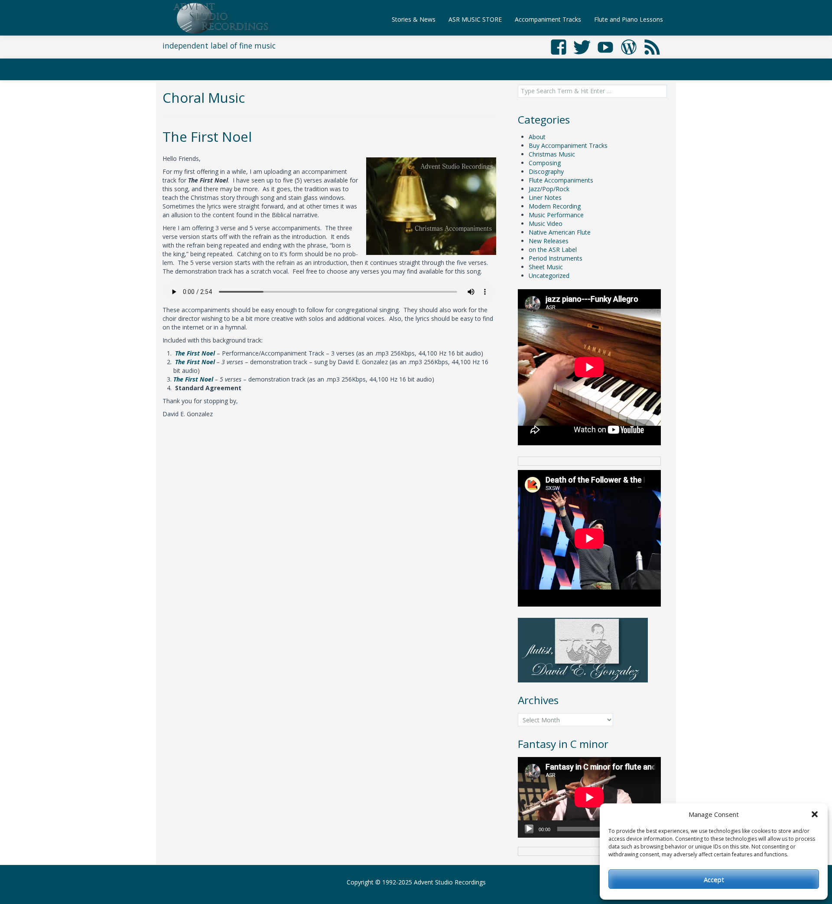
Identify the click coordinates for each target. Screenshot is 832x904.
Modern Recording (555, 206)
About (537, 137)
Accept (714, 879)
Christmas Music (552, 154)
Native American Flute (560, 232)
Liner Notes (545, 197)
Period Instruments (555, 258)
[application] (589, 797)
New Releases (549, 241)
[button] (814, 814)
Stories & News (414, 19)
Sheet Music (546, 267)
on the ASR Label (553, 249)
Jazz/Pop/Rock (549, 189)
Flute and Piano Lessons (628, 19)
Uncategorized (549, 275)
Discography (546, 171)
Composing (545, 163)
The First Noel (207, 136)
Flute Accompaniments (561, 180)
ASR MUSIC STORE (475, 19)
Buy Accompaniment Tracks (568, 145)
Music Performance (556, 215)
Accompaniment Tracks (548, 19)
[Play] (529, 829)
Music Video (545, 223)
